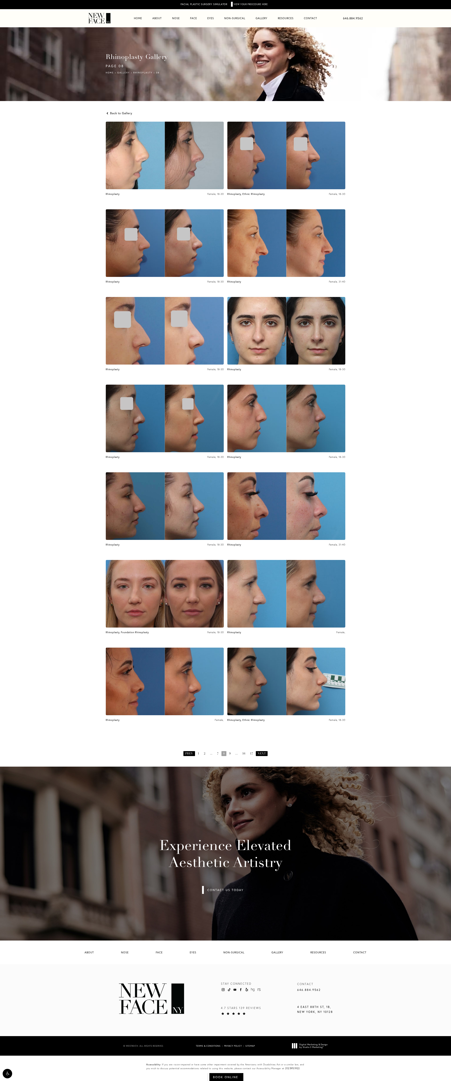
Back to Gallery (120, 113)
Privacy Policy (233, 1046)
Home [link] (138, 18)
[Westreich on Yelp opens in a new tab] (247, 989)
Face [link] (193, 18)
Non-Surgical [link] (234, 18)
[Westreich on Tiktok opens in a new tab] (229, 989)
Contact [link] (310, 18)
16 (243, 753)
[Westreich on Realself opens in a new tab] (259, 989)
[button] (7, 1073)
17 (251, 753)
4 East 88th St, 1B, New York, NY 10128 (315, 1009)
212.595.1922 (292, 1068)
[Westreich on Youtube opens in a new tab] (235, 989)
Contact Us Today (225, 890)
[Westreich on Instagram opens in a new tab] (223, 989)
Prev (189, 753)
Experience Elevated (225, 854)
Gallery (123, 72)
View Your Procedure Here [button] (251, 4)
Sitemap (250, 1046)
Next (262, 753)
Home (110, 72)
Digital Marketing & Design (313, 1046)
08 (158, 72)
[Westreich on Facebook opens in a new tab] (241, 989)
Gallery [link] (261, 18)
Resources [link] (286, 18)
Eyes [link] (210, 18)
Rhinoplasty (143, 72)
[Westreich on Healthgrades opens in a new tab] (253, 989)
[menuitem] (138, 18)
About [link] (157, 18)
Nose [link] (176, 18)
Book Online (225, 1077)
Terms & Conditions (208, 1046)
